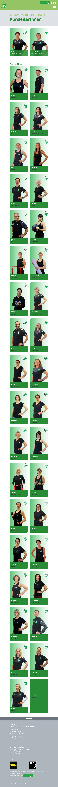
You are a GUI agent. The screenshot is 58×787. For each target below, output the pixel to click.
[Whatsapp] (55, 3)
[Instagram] (53, 3)
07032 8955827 (20, 733)
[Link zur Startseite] (3, 4)
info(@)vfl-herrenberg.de (17, 737)
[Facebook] (51, 3)
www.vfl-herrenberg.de (17, 739)
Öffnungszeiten (17, 746)
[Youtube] (31, 718)
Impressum (13, 783)
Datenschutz (23, 783)
